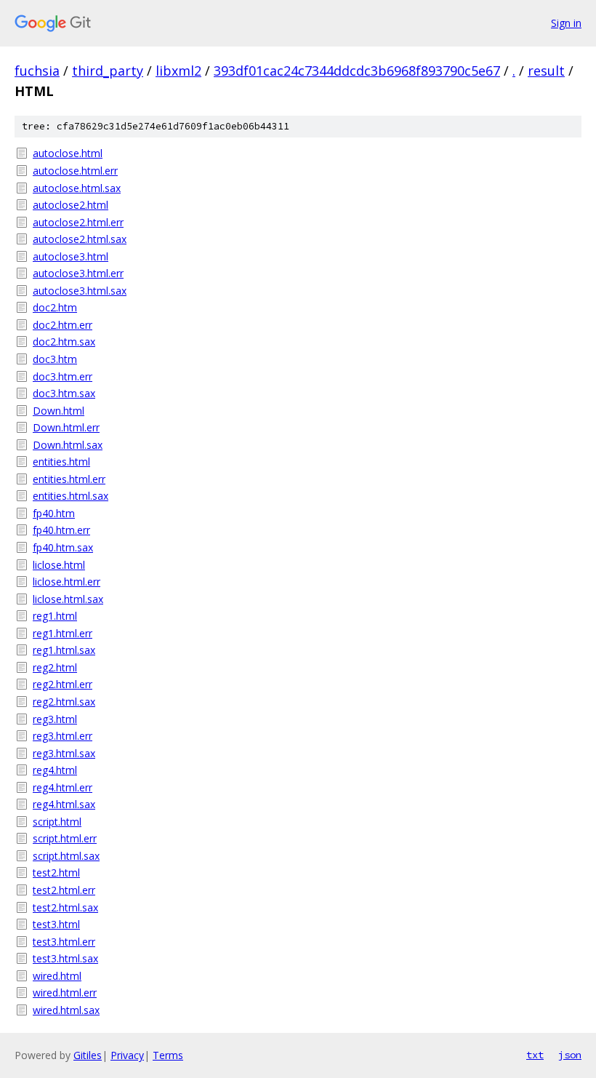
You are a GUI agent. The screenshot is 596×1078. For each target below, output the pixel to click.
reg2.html (55, 667)
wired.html (57, 976)
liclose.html (59, 565)
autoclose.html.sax (77, 188)
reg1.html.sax (64, 650)
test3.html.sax (65, 958)
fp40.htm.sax (63, 547)
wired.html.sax (66, 1010)
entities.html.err (69, 479)
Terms (168, 1055)
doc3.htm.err (62, 376)
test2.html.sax (65, 907)
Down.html (58, 411)
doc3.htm (55, 359)
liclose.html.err (66, 581)
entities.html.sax (70, 496)
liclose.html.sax (68, 599)
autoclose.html (67, 153)
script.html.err (65, 838)
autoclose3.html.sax (79, 291)
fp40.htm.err (61, 530)
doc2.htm (55, 307)
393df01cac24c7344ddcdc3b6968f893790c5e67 (357, 70)
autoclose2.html (70, 205)
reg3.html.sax (64, 753)
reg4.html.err (62, 787)
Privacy (127, 1055)
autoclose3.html (70, 256)
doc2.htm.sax (64, 341)
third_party (107, 70)
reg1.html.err (62, 633)
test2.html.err (64, 890)
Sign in (566, 23)
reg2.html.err (62, 684)
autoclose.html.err (75, 170)
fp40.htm (54, 513)
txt (535, 1054)
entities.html (61, 461)
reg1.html (55, 616)
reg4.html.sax (64, 804)
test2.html (56, 872)
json (569, 1054)
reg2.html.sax (64, 701)
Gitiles (87, 1055)
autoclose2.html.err (78, 222)
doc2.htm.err (62, 325)
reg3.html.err (62, 736)
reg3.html (55, 719)
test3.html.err (64, 942)
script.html (57, 822)
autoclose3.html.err (78, 273)
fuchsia (37, 70)
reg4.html (55, 770)
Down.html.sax (67, 445)
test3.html (56, 924)
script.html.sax (66, 856)
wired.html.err (65, 992)
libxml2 (178, 70)
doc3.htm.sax (64, 393)
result (546, 70)
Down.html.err (66, 427)
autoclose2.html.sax (79, 239)
